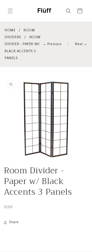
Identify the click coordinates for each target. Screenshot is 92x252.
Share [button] (14, 222)
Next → (81, 44)
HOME (10, 30)
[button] (10, 11)
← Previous (52, 44)
